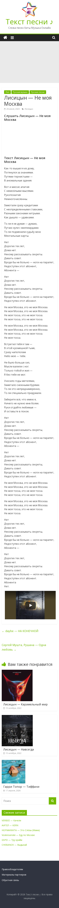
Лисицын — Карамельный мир (25, 704)
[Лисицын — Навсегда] (17, 716)
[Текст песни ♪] (5, 37)
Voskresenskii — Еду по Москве (18, 835)
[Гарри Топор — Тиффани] (13, 761)
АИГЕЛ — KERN (10, 825)
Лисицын (29, 109)
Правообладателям (12, 869)
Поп (7, 92)
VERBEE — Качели (11, 820)
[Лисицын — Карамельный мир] (17, 671)
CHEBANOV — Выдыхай (14, 844)
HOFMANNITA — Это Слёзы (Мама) (21, 830)
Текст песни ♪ (29, 21)
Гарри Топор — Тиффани (21, 786)
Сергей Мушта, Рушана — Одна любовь (24, 647)
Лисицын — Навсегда (18, 749)
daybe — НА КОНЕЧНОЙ (20, 631)
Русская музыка (20, 92)
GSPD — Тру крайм (12, 839)
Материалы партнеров (14, 874)
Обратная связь (10, 880)
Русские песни (38, 92)
